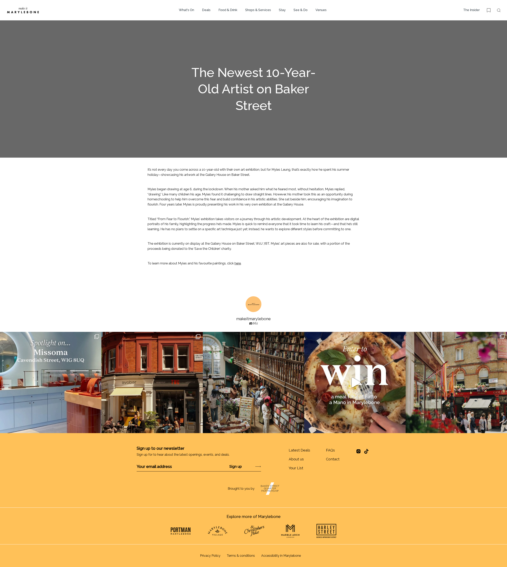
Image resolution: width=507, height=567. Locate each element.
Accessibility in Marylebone (281, 556)
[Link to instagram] (358, 452)
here (237, 263)
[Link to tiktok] (366, 451)
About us (296, 459)
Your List (296, 468)
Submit (248, 466)
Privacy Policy (210, 556)
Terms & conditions (241, 556)
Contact (332, 459)
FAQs (330, 450)
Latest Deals (299, 450)
